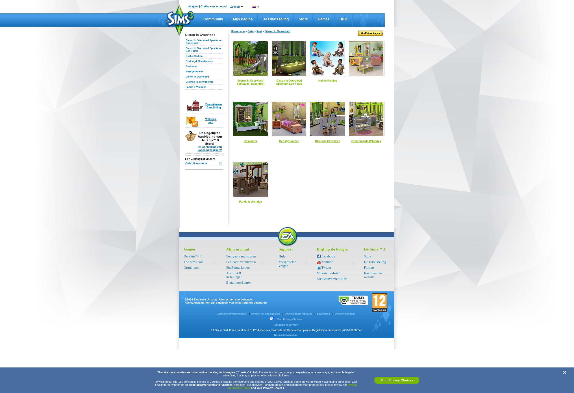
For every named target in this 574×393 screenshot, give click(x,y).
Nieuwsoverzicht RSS (332, 279)
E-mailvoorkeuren (239, 282)
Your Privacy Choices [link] (289, 319)
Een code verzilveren (241, 262)
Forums (369, 267)
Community (213, 19)
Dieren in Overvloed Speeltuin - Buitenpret (250, 82)
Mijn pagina (243, 19)
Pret (259, 31)
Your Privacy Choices (397, 380)
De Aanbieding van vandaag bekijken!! (210, 148)
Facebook (328, 256)
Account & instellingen (234, 275)
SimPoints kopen (238, 267)
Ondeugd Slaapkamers (199, 61)
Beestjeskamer (194, 71)
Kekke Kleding (194, 56)
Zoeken (235, 6)
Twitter (326, 267)
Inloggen (193, 6)
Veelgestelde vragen (287, 264)
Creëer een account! (213, 6)
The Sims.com (194, 262)
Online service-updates (299, 313)
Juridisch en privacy (286, 325)
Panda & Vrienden (196, 87)
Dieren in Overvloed (197, 76)
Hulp (343, 19)
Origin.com (192, 267)
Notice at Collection (286, 335)
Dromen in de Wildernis (199, 81)
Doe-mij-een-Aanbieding (213, 106)
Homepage (238, 31)
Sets (251, 31)
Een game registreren (241, 256)
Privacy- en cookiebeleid (266, 313)
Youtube (327, 262)
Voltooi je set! (211, 121)
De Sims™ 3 (192, 256)
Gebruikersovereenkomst (232, 313)
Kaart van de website (373, 275)
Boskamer (192, 66)
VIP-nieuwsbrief (328, 273)
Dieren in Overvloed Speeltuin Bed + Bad (289, 82)
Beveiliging (324, 313)
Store (303, 19)
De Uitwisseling (276, 19)
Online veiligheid (345, 313)
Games (324, 19)
